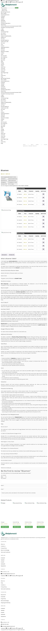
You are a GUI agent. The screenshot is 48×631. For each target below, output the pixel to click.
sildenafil (17, 278)
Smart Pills (3, 75)
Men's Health (35, 144)
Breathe (2, 30)
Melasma (3, 48)
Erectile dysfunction (5, 14)
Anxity (2, 65)
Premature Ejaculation (5, 23)
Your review (3, 478)
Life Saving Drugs (4, 31)
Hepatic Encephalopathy (6, 36)
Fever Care (3, 69)
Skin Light (3, 58)
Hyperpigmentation (5, 47)
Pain (2, 74)
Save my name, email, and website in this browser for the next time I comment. (19, 492)
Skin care (3, 43)
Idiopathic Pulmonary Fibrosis (7, 27)
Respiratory (3, 24)
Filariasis (3, 71)
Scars (2, 54)
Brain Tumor (3, 34)
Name (2, 485)
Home (24, 144)
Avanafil (2, 19)
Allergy (2, 62)
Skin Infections (4, 57)
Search (2, 7)
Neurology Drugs (4, 72)
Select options (5, 526)
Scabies (2, 52)
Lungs (2, 28)
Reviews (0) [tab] (11, 254)
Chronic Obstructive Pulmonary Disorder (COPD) (11, 26)
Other (2, 61)
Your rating (3, 475)
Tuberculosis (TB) (4, 41)
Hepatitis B (3, 37)
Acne (2, 44)
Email (2, 489)
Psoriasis (3, 50)
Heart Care (3, 67)
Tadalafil (2, 17)
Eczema (2, 45)
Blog (2, 76)
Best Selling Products (5, 12)
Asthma (2, 64)
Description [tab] (4, 254)
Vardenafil (3, 20)
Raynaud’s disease (5, 51)
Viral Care (3, 68)
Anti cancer (3, 33)
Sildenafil (3, 16)
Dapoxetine (3, 21)
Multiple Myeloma (5, 40)
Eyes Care (3, 60)
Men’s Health (3, 13)
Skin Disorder (4, 55)
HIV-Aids (3, 38)
